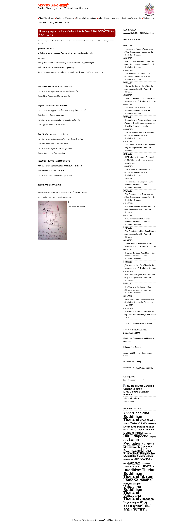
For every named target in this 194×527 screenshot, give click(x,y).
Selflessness (145, 463)
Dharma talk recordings (86, 18)
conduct (152, 424)
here (152, 33)
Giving (138, 362)
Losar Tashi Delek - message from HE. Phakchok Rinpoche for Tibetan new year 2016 (140, 302)
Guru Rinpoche (135, 436)
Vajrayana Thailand (132, 497)
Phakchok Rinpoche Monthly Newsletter (139, 455)
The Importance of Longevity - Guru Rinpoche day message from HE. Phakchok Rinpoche (139, 185)
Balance (138, 347)
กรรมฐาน (134, 502)
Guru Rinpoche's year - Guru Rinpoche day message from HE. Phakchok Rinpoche (140, 277)
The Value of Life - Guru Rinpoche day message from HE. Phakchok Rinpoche (140, 266)
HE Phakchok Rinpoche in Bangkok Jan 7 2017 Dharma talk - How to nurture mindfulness (140, 160)
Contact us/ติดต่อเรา (65, 18)
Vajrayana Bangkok (132, 484)
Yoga (126, 502)
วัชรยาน (140, 509)
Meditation (132, 443)
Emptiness (147, 433)
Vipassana (147, 498)
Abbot (128, 413)
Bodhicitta (141, 413)
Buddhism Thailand (132, 418)
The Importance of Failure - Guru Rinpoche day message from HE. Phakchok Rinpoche (138, 76)
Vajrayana (143, 480)
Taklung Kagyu (131, 466)
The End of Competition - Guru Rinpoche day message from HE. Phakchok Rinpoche (140, 234)
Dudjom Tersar (133, 432)
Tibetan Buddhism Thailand (139, 473)
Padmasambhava (137, 450)
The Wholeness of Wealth (142, 324)
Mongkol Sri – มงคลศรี (53, 5)
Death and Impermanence (139, 426)
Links (100, 18)
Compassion (139, 423)
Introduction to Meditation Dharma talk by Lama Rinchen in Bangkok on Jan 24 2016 (140, 314)
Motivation (130, 447)
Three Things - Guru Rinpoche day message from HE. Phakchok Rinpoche (140, 244)
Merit (144, 444)
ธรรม (127, 505)
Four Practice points (144, 367)
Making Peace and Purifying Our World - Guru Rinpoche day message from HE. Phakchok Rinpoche (140, 64)
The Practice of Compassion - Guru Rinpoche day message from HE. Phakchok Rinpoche (138, 172)
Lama (134, 440)
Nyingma (145, 447)
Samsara (134, 463)
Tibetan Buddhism (138, 468)
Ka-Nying (152, 437)
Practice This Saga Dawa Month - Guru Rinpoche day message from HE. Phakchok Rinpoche (140, 256)
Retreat (128, 459)
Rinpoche (142, 459)
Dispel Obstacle (146, 429)
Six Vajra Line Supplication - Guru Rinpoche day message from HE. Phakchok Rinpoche (138, 290)
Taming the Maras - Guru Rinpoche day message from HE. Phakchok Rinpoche (140, 99)
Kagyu (125, 440)
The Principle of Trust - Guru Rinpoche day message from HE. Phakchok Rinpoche (140, 148)
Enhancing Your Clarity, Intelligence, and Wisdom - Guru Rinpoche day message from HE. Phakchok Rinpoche (140, 123)
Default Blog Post (132, 398)
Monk (150, 443)
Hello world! (129, 402)
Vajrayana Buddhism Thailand (132, 490)
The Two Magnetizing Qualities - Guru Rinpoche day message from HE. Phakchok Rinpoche (139, 135)
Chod (143, 420)
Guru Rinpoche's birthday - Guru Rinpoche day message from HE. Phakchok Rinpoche (138, 222)
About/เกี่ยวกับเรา (46, 18)
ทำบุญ (144, 502)
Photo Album (148, 18)
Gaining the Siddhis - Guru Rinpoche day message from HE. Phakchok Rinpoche (139, 89)
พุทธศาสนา (142, 505)
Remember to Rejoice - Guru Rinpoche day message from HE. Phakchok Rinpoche (140, 209)
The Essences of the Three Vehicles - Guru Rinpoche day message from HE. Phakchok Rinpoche (140, 197)
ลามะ (127, 509)
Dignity (133, 430)
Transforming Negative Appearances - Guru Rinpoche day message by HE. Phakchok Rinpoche (139, 52)
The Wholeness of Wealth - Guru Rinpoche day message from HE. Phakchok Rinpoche (138, 111)
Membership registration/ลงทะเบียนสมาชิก (122, 18)
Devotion (127, 430)
